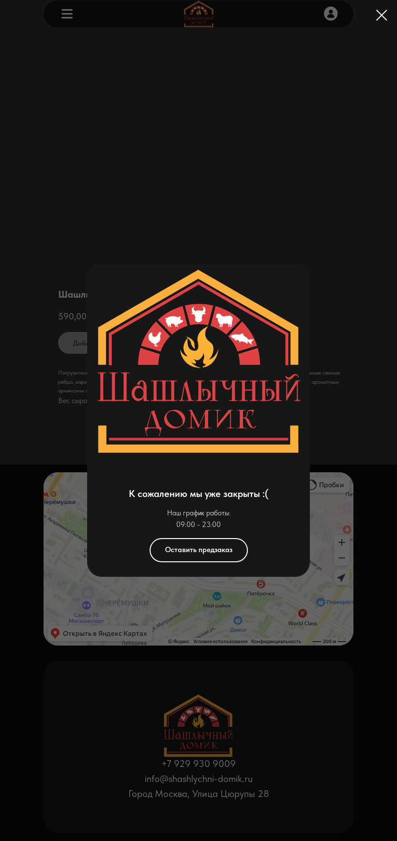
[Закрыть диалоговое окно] (381, 15)
